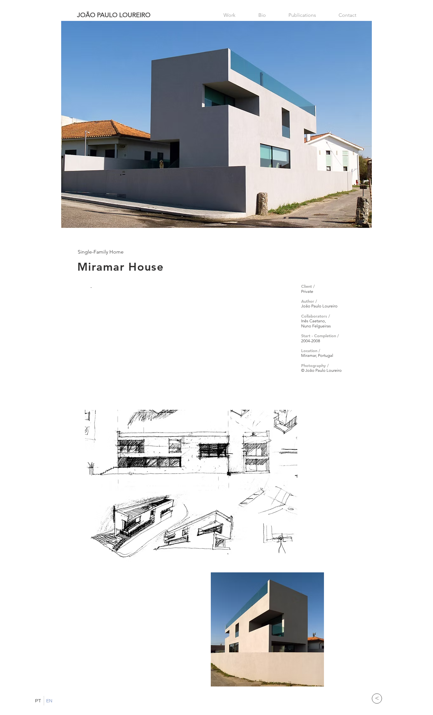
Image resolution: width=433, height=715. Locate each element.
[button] (191, 486)
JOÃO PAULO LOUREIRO (114, 15)
